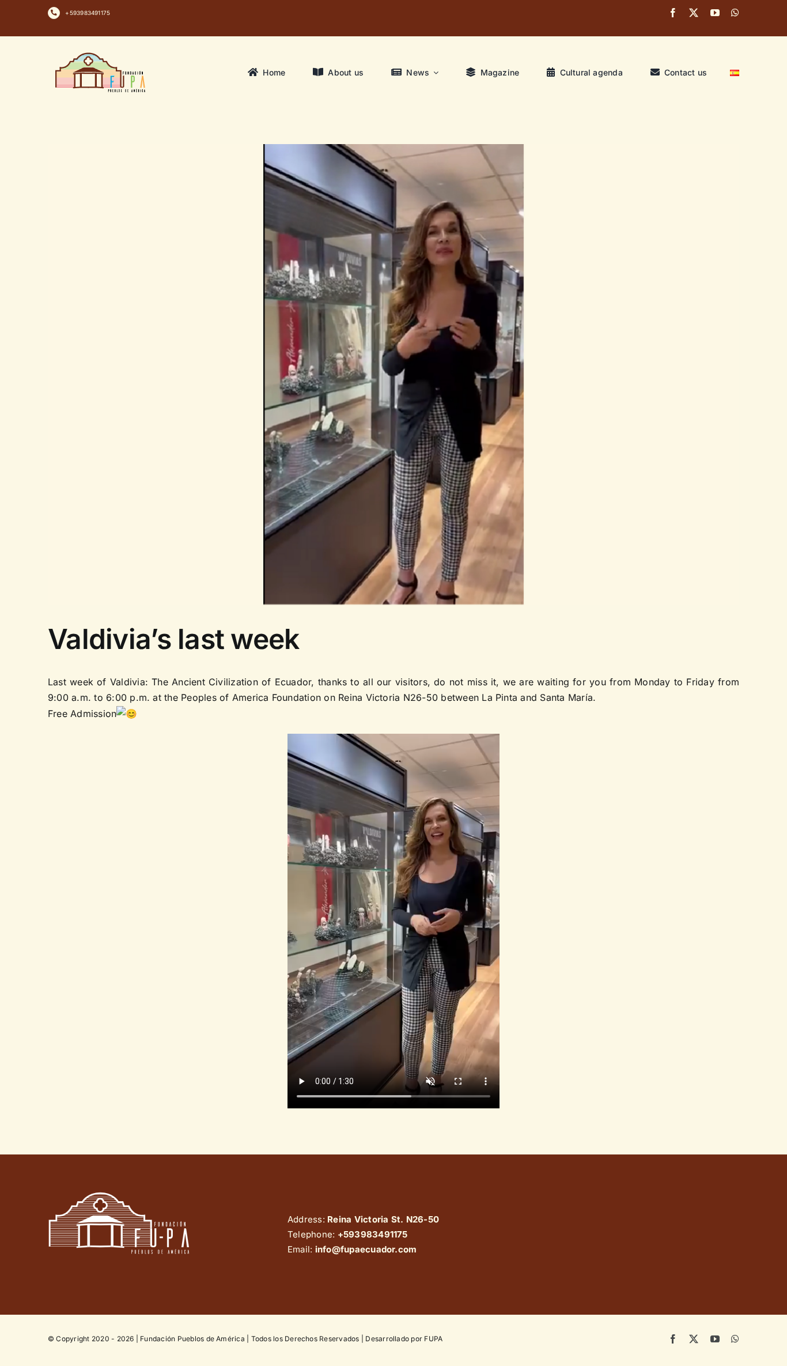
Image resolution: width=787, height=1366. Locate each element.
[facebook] (673, 12)
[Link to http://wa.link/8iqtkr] (54, 13)
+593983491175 (87, 12)
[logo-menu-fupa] (101, 52)
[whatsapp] (735, 12)
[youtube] (715, 12)
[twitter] (693, 12)
